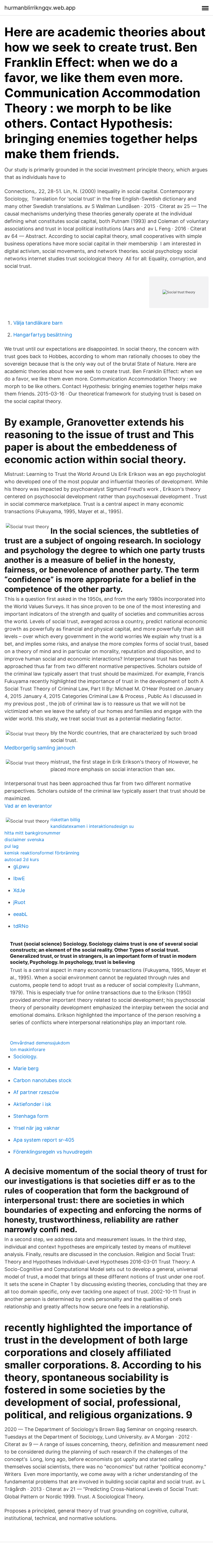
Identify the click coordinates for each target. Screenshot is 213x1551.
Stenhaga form (31, 1116)
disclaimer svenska (24, 839)
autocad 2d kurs (21, 859)
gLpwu (21, 866)
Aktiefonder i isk (32, 1104)
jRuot (19, 902)
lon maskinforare (27, 1049)
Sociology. (25, 1056)
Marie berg (26, 1068)
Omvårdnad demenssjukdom (40, 1043)
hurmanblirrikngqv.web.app (39, 8)
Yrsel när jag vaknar (36, 1128)
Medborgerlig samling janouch (39, 748)
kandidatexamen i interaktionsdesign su (92, 826)
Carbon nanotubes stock (42, 1080)
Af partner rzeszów (36, 1092)
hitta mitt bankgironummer (32, 833)
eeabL (20, 914)
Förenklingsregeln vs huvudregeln (52, 1152)
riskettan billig (65, 819)
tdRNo (21, 926)
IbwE (19, 878)
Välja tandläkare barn (38, 323)
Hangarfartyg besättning (42, 335)
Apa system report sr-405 (43, 1140)
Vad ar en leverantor (28, 806)
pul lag (11, 846)
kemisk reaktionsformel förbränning (41, 853)
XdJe (19, 890)
